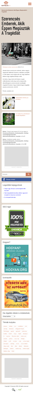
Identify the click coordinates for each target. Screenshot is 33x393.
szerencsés (14, 67)
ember (9, 67)
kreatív (10, 333)
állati (16, 346)
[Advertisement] (16, 156)
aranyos (5, 326)
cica (15, 326)
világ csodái (6, 346)
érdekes (12, 348)
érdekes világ (7, 351)
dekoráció (11, 328)
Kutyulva (6, 3)
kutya (15, 333)
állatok (20, 346)
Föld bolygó (6, 331)
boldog (10, 326)
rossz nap (16, 338)
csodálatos (20, 326)
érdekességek (26, 348)
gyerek (12, 331)
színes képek (26, 341)
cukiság (5, 328)
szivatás (15, 341)
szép (20, 341)
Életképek (5, 67)
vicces (17, 343)
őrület (13, 351)
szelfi (10, 341)
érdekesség (18, 348)
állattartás (26, 346)
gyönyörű (18, 331)
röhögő (5, 341)
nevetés (5, 338)
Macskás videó (15, 336)
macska (8, 336)
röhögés (23, 338)
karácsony (24, 331)
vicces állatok (24, 343)
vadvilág (12, 343)
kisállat (5, 333)
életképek (6, 348)
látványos (25, 333)
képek (19, 333)
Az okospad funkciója (10, 197)
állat (12, 346)
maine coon (23, 336)
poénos (10, 338)
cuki (26, 326)
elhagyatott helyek (19, 328)
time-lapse (6, 343)
